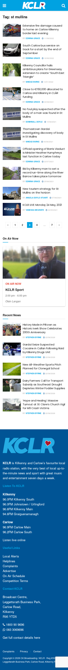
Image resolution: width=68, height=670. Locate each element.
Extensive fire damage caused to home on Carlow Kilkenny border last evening (42, 29)
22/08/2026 (50, 337)
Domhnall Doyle (34, 122)
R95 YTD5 (10, 616)
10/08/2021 (51, 122)
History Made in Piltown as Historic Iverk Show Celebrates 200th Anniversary (42, 328)
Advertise (9, 570)
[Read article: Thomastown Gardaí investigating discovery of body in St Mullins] (12, 133)
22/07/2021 (49, 161)
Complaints (10, 566)
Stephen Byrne (33, 337)
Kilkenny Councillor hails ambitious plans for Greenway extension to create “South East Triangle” (43, 71)
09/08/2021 (48, 141)
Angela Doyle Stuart (37, 197)
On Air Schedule (14, 576)
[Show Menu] (4, 5)
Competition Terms (15, 580)
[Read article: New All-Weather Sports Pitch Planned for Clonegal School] (12, 369)
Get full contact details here (21, 637)
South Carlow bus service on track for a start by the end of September (42, 49)
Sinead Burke (33, 82)
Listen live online (14, 540)
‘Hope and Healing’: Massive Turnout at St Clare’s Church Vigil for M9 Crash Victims (44, 404)
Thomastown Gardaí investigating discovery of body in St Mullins (43, 132)
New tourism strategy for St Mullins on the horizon (41, 190)
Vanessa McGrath (35, 210)
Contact (37, 651)
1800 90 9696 (14, 624)
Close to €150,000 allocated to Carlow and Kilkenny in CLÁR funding (43, 93)
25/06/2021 (49, 181)
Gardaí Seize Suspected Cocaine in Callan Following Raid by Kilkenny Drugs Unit (43, 348)
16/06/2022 (49, 58)
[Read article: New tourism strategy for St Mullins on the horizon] (12, 193)
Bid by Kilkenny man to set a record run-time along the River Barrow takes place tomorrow (43, 172)
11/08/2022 (49, 38)
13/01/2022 (48, 82)
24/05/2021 (52, 210)
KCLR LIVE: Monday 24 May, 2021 (42, 205)
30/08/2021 (49, 102)
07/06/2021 (56, 197)
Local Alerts (11, 556)
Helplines (9, 561)
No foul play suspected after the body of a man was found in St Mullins (44, 113)
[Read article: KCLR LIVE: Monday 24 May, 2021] (12, 209)
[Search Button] (63, 5)
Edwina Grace (33, 38)
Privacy (24, 651)
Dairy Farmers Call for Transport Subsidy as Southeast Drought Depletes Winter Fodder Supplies (44, 384)
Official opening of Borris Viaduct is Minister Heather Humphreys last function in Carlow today (44, 152)
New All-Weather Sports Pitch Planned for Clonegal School (42, 366)
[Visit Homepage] (34, 5)
